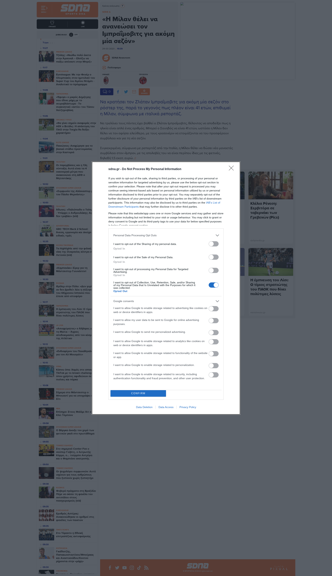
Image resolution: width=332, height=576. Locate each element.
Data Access (166, 407)
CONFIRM (138, 393)
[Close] (232, 169)
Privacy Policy (187, 407)
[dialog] (166, 288)
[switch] (214, 243)
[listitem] (166, 235)
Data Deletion (144, 407)
